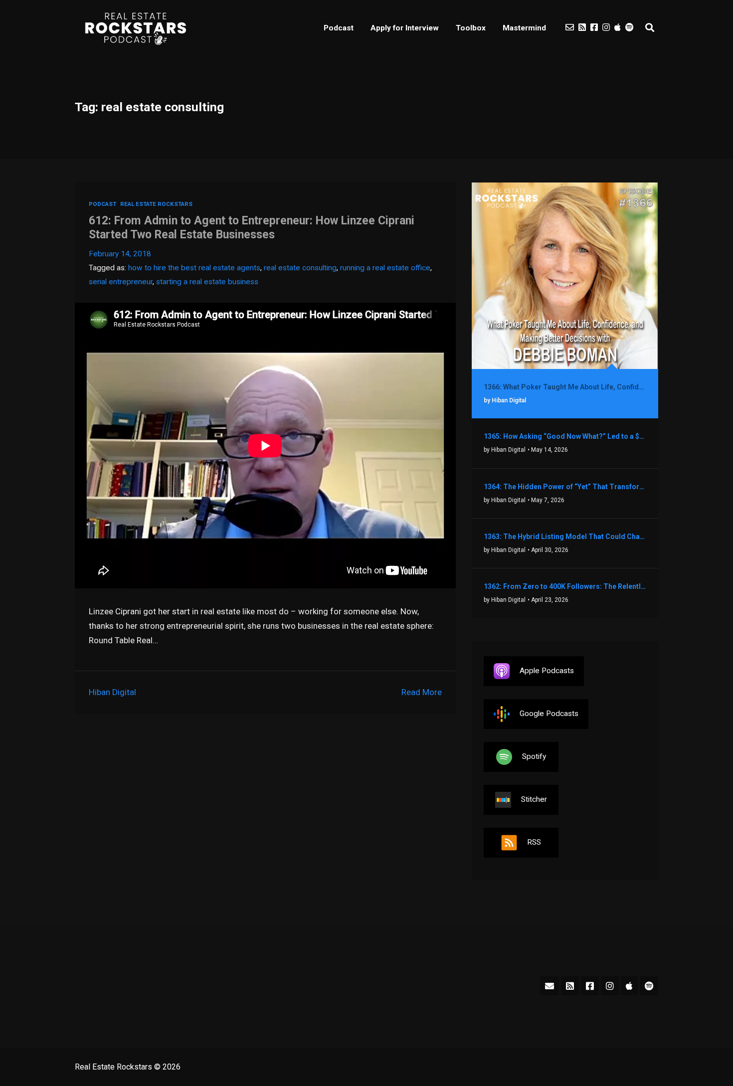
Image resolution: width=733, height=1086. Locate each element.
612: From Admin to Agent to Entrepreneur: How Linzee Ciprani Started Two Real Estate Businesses (251, 227)
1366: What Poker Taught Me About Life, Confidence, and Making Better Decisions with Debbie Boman (565, 387)
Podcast (339, 27)
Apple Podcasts (547, 670)
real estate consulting (300, 267)
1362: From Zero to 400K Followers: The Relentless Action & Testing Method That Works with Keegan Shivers (565, 586)
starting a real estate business (207, 281)
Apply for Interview (404, 27)
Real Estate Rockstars (156, 203)
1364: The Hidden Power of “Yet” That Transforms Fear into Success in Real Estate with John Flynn (565, 487)
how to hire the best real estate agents (194, 267)
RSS (534, 842)
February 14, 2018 (120, 253)
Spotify (534, 756)
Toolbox (471, 27)
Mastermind (524, 27)
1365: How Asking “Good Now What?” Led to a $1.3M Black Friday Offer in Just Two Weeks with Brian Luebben (565, 436)
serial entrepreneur (121, 281)
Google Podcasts (549, 713)
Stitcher (534, 799)
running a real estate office (385, 267)
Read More (421, 692)
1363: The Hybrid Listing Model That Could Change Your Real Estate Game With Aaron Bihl (565, 537)
